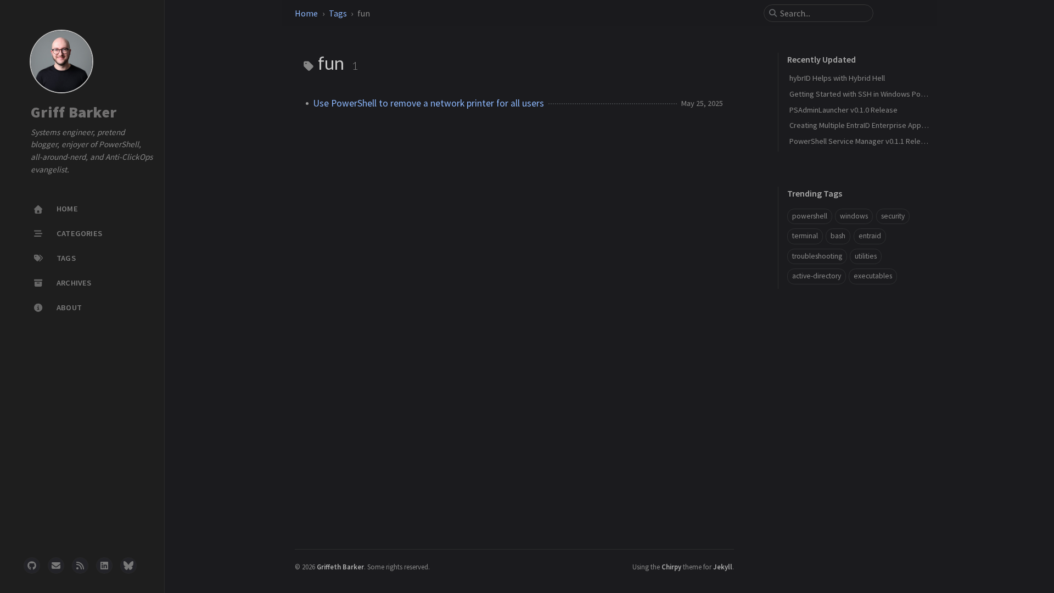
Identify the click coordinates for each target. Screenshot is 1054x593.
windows (854, 216)
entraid (870, 235)
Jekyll (722, 566)
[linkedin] (104, 565)
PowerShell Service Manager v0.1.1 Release (861, 141)
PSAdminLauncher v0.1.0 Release (843, 110)
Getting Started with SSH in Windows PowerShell (869, 94)
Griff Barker (73, 112)
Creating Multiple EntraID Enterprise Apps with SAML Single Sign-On (899, 125)
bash (838, 235)
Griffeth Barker (340, 566)
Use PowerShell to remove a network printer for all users (428, 103)
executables (873, 276)
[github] (32, 565)
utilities (866, 256)
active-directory (816, 276)
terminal (805, 235)
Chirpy (671, 566)
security (893, 216)
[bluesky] (128, 565)
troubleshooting (817, 256)
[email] (56, 565)
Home (306, 13)
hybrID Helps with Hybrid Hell (837, 78)
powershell (809, 216)
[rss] (80, 565)
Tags (338, 13)
